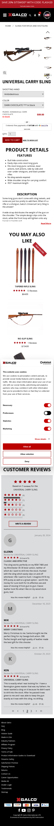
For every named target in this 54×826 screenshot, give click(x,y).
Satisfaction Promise (9, 763)
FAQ (3, 726)
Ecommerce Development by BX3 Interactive (27, 817)
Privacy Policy (6, 748)
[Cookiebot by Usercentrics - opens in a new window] (40, 363)
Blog (3, 730)
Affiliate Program (8, 744)
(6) (23, 495)
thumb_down (40, 597)
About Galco (6, 722)
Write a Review (23, 523)
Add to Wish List (30, 140)
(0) (23, 505)
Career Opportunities (9, 777)
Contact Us (5, 774)
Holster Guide (6, 733)
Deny (27, 461)
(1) (23, 500)
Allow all (27, 447)
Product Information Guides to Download (18, 755)
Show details (40, 439)
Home (8, 25)
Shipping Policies (8, 766)
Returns (4, 770)
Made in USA (6, 737)
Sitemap (4, 792)
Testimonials (6, 788)
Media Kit (5, 781)
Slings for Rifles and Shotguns (31, 25)
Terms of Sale (7, 752)
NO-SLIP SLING (25, 339)
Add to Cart (12, 140)
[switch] (47, 413)
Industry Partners (8, 741)
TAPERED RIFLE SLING (25, 286)
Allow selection (27, 454)
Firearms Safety (7, 759)
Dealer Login (6, 785)
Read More (46, 223)
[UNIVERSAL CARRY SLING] (23, 55)
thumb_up (34, 597)
